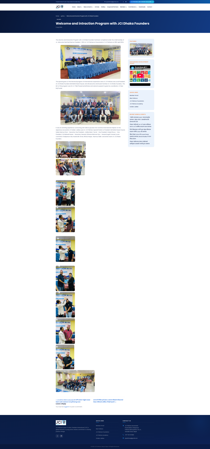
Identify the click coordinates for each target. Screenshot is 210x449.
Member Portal (134, 95)
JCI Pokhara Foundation (137, 101)
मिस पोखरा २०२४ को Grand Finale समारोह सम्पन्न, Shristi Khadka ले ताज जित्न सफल (140, 137)
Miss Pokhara (134, 98)
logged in (67, 407)
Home (73, 7)
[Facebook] (123, 2)
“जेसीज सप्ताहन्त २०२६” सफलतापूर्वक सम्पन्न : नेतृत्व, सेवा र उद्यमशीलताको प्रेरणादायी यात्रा (140, 120)
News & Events (88, 7)
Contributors (132, 7)
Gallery (103, 7)
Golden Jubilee (134, 107)
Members (123, 7)
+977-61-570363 (129, 435)
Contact (149, 7)
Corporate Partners (112, 7)
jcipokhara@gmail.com (131, 438)
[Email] (126, 2)
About (79, 7)
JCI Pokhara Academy (136, 104)
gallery (63, 16)
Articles (97, 7)
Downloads (142, 7)
